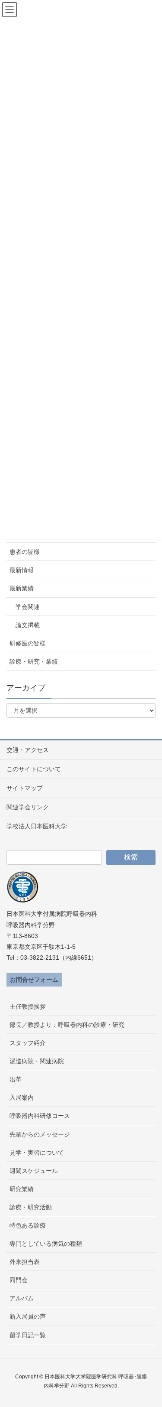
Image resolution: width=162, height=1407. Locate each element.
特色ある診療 (28, 1225)
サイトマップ (24, 788)
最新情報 (22, 570)
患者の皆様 (25, 551)
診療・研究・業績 (34, 661)
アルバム (22, 1298)
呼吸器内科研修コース (40, 1115)
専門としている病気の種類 (46, 1243)
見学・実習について (37, 1152)
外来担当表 (25, 1261)
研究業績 (22, 1189)
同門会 (19, 1280)
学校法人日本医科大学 (36, 826)
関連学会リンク (27, 807)
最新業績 (22, 588)
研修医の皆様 (28, 643)
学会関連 (28, 606)
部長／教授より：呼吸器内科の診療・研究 (67, 1024)
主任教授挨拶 (28, 1006)
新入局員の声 (28, 1316)
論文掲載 (28, 625)
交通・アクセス (27, 749)
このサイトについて (33, 768)
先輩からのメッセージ (40, 1134)
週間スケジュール (34, 1170)
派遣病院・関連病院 (37, 1061)
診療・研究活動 (31, 1207)
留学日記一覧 (28, 1335)
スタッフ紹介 (28, 1042)
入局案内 (22, 1097)
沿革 (16, 1079)
